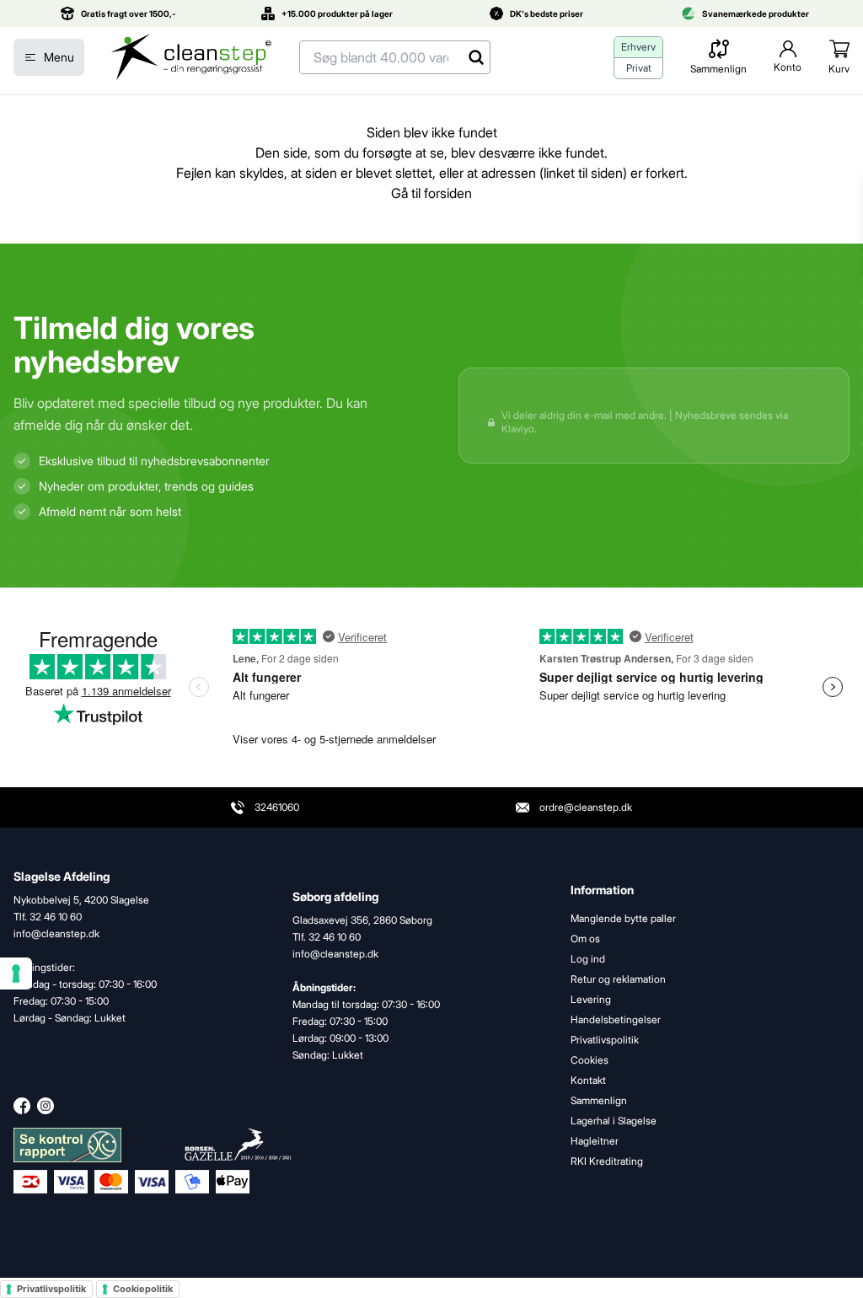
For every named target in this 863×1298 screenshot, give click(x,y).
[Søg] (476, 57)
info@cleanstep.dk (335, 953)
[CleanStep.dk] (191, 57)
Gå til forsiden (431, 193)
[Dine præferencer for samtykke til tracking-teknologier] (16, 973)
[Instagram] (45, 1105)
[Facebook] (21, 1105)
